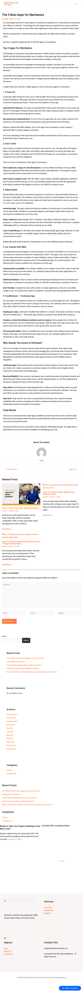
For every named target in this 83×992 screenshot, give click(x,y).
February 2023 (11, 745)
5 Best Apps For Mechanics (16, 662)
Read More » (7, 529)
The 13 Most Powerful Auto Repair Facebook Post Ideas (25, 658)
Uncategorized (11, 773)
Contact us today (14, 839)
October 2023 (11, 718)
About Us (7, 951)
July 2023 (10, 728)
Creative (9, 770)
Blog (6, 948)
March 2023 (10, 742)
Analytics (47, 913)
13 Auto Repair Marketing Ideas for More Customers (24, 665)
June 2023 (10, 732)
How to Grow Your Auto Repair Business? (20, 508)
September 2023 (12, 721)
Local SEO (48, 907)
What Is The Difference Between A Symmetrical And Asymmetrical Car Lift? (32, 672)
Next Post (73, 469)
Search (4, 636)
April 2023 (10, 738)
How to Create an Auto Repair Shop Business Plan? (59, 493)
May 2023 (10, 735)
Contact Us (8, 954)
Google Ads (48, 910)
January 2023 (11, 749)
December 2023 (12, 714)
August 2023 (11, 725)
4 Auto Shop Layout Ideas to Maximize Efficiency (23, 668)
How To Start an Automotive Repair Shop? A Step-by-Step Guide (21, 542)
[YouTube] (5, 938)
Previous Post (11, 469)
